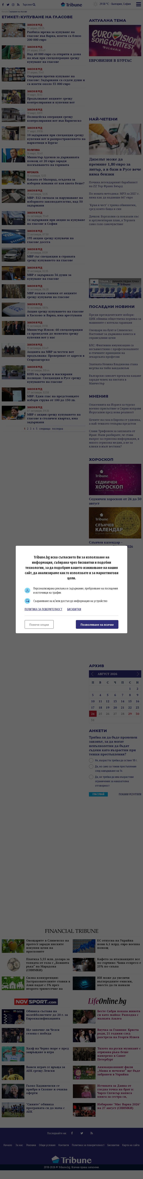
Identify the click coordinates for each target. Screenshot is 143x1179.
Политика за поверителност (43, 609)
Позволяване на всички (97, 624)
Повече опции (39, 624)
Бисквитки (74, 609)
